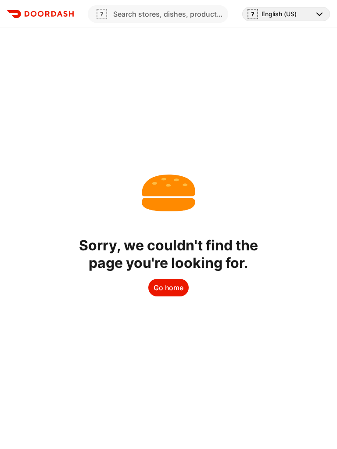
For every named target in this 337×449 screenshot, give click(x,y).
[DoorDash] (40, 14)
